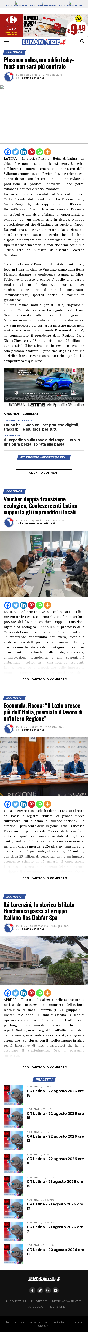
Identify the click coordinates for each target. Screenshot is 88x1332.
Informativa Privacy (67, 1301)
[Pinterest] (31, 151)
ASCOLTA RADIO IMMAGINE (43, 5)
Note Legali (35, 1306)
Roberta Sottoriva (32, 77)
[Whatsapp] (39, 151)
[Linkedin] (23, 151)
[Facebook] (7, 151)
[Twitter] (15, 151)
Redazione (57, 1306)
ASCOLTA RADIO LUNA (16, 5)
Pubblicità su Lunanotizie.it (26, 1301)
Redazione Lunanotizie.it (37, 523)
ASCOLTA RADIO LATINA (70, 5)
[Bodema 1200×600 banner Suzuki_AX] (44, 407)
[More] (47, 151)
